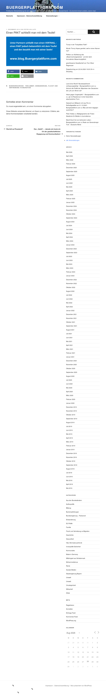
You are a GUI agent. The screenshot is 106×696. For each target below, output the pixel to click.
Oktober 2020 (70, 368)
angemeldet (18, 106)
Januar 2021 (70, 357)
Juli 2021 (69, 334)
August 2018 (70, 469)
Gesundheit (70, 539)
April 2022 (69, 307)
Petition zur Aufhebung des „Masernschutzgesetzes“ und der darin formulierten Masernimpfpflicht (79, 56)
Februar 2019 (70, 446)
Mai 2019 (69, 434)
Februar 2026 (70, 164)
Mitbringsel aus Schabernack (75, 558)
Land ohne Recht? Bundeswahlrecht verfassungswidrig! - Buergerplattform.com (80, 85)
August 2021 (70, 330)
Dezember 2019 (71, 407)
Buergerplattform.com (34, 7)
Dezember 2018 (71, 453)
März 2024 (69, 241)
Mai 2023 (69, 264)
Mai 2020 (69, 388)
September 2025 (71, 171)
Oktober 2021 (70, 322)
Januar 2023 (70, 276)
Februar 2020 (70, 399)
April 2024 (69, 237)
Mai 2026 (69, 152)
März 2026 (69, 160)
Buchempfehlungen (72, 512)
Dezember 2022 (71, 280)
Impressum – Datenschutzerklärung (29, 16)
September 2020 (71, 372)
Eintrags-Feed (70, 613)
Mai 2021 (69, 341)
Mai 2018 (69, 480)
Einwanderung (41, 86)
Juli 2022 (69, 295)
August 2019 (70, 422)
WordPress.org (71, 620)
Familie (68, 527)
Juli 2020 (69, 380)
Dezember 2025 (71, 167)
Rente (68, 566)
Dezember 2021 (71, 314)
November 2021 (71, 318)
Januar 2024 (70, 245)
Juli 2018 (69, 473)
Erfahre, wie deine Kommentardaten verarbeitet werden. (32, 112)
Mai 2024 (69, 233)
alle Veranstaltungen (73, 140)
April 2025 (69, 191)
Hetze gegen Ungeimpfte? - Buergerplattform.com (82, 94)
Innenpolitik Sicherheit (73, 547)
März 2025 (69, 195)
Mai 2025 (69, 187)
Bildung (68, 508)
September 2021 (71, 326)
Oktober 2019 (70, 415)
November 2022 (71, 283)
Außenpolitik (70, 504)
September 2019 (71, 419)
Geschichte (69, 535)
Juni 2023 (69, 260)
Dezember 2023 (71, 249)
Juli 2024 (69, 225)
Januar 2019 (70, 449)
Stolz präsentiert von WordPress (81, 686)
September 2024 (71, 218)
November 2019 (71, 411)
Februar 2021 (70, 353)
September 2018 (71, 465)
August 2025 (70, 175)
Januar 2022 (70, 310)
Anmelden (69, 609)
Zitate (68, 593)
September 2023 (71, 252)
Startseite (9, 16)
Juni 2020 (69, 384)
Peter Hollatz (30, 29)
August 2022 (70, 291)
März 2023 (69, 268)
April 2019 (69, 438)
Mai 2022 (69, 303)
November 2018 (71, 457)
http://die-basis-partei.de (74, 543)
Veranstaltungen (52, 16)
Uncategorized (71, 585)
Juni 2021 (69, 337)
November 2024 (71, 210)
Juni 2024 (69, 229)
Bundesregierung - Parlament (21, 86)
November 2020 (71, 364)
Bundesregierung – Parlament (76, 516)
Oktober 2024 (70, 214)
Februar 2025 (70, 198)
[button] (13, 71)
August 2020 (70, 376)
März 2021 (69, 349)
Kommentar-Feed (72, 617)
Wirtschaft (69, 589)
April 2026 (69, 156)
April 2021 (69, 345)
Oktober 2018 (70, 461)
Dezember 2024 (71, 206)
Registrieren (70, 605)
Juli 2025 (69, 179)
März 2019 (69, 442)
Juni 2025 (69, 183)
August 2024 (70, 222)
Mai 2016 (69, 488)
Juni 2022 (69, 299)
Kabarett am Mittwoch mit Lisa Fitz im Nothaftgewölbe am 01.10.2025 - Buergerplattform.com (78, 105)
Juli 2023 (69, 256)
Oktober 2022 (70, 287)
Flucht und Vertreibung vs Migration (77, 531)
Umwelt (68, 577)
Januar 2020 (70, 403)
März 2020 (69, 395)
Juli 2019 (69, 426)
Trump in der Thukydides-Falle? (76, 44)
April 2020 (69, 391)
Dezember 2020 (71, 361)
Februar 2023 (70, 272)
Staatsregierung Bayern (74, 574)
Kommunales (70, 550)
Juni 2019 (69, 430)
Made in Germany (72, 554)
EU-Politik (69, 523)
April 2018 (69, 484)
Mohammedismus (72, 562)
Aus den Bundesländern (74, 500)
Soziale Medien (71, 570)
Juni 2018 (69, 476)
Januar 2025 (70, 202)
